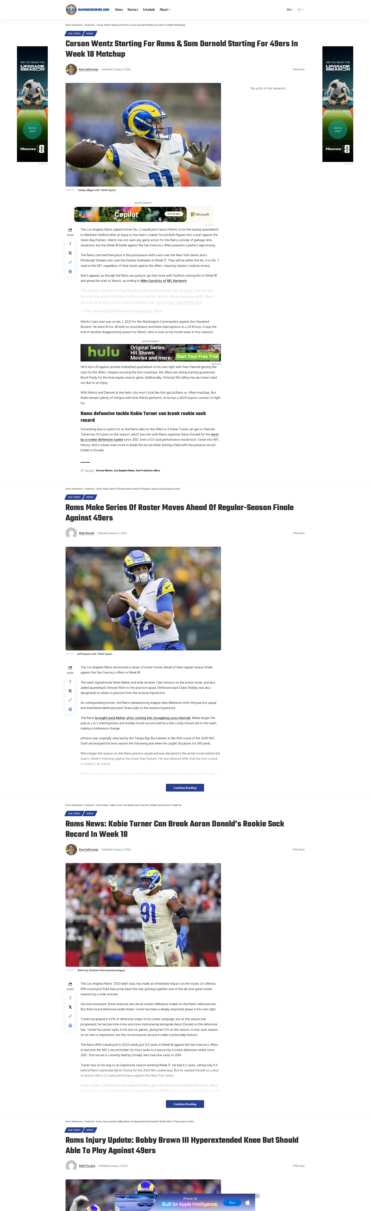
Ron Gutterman (88, 69)
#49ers (185, 291)
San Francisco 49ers (148, 471)
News (90, 33)
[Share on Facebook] (70, 243)
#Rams (93, 291)
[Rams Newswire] (87, 9)
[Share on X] (70, 253)
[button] (289, 9)
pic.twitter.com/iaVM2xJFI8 (179, 303)
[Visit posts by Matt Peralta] (71, 1166)
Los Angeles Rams (124, 471)
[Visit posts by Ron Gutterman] (71, 69)
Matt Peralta (87, 1165)
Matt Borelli (86, 533)
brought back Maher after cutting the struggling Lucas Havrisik (142, 718)
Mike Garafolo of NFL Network (164, 281)
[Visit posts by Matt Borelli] (71, 533)
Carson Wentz (104, 471)
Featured (74, 33)
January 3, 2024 (148, 311)
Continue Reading (185, 787)
